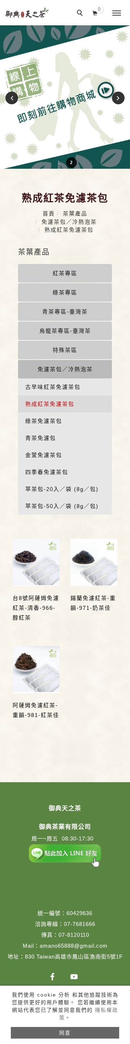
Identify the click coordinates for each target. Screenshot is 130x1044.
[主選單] (117, 13)
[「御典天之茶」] (52, 976)
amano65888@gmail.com (74, 946)
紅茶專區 (65, 273)
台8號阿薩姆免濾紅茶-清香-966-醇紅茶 (36, 608)
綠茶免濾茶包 (43, 421)
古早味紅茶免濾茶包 (53, 387)
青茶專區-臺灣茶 (65, 312)
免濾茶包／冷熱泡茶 (69, 222)
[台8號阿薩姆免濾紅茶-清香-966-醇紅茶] (36, 562)
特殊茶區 (65, 350)
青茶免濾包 (40, 438)
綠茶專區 (65, 292)
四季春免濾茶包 (46, 472)
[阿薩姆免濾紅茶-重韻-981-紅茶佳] (36, 669)
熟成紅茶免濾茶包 (69, 230)
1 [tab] (58, 162)
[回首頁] (27, 12)
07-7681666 (79, 924)
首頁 (49, 213)
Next (117, 98)
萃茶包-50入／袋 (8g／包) (62, 506)
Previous (13, 98)
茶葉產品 (75, 213)
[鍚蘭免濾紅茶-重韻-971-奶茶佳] (93, 562)
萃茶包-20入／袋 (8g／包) (62, 489)
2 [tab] (71, 162)
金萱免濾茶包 (43, 455)
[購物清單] (95, 12)
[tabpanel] (65, 97)
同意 (65, 1033)
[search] (81, 14)
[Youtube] (74, 976)
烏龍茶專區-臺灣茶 (65, 331)
